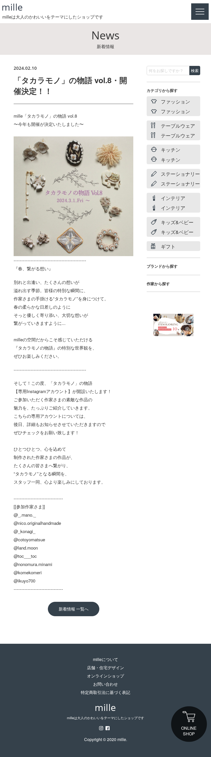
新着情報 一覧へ (74, 609)
